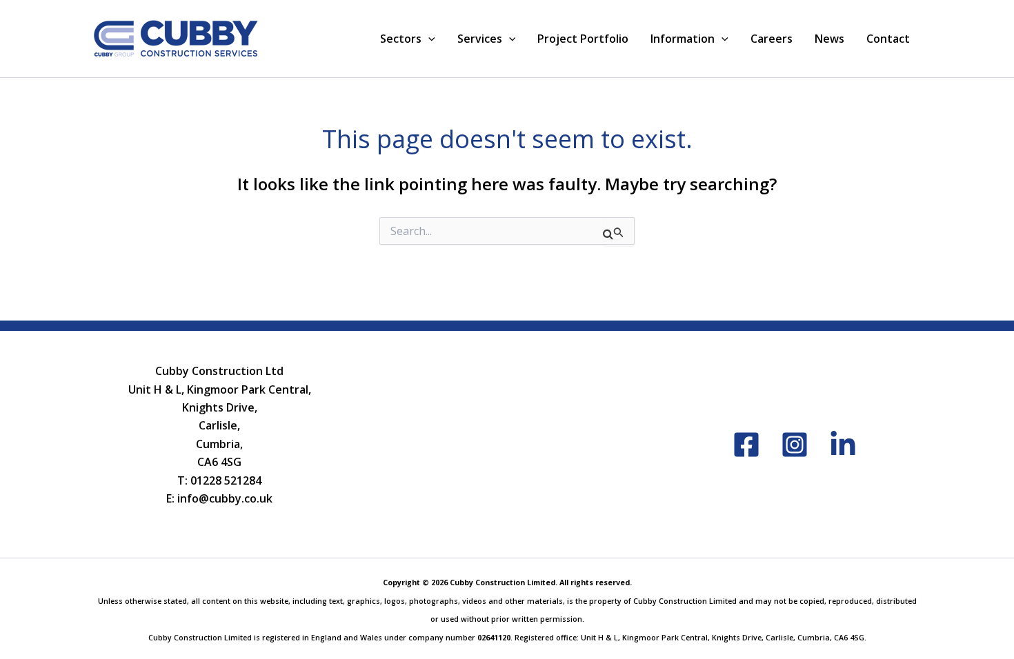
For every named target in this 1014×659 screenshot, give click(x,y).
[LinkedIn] (843, 444)
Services (479, 38)
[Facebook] (746, 444)
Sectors (400, 38)
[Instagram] (794, 444)
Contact (888, 38)
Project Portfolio (582, 38)
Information (682, 38)
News (829, 38)
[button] (428, 38)
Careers (771, 38)
